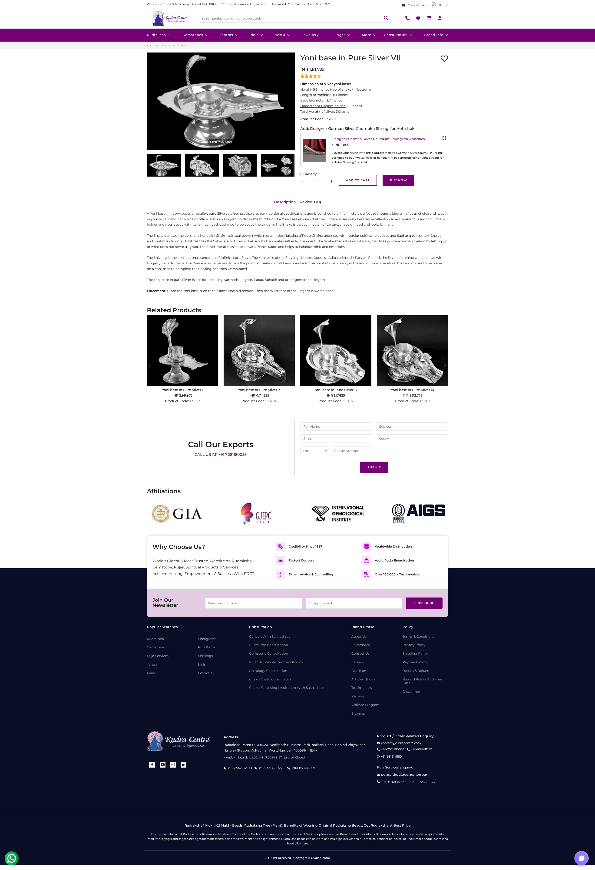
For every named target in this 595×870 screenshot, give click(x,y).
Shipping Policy (415, 654)
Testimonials (361, 688)
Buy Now (398, 180)
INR (442, 5)
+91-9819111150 (421, 749)
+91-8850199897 (303, 768)
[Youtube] (163, 765)
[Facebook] (152, 765)
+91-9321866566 (270, 768)
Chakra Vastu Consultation (270, 679)
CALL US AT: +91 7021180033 (221, 454)
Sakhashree (360, 645)
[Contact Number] (407, 18)
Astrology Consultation (268, 671)
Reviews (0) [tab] (310, 202)
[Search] (386, 18)
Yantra (152, 664)
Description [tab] (285, 202)
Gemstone (155, 647)
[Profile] (440, 18)
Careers (357, 662)
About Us (359, 637)
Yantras (226, 35)
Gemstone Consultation (268, 654)
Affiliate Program (365, 705)
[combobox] (315, 451)
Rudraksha (156, 35)
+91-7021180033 (392, 749)
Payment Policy (415, 662)
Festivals (205, 673)
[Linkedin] (183, 765)
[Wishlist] (418, 18)
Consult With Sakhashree (269, 637)
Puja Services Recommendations (276, 662)
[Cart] (429, 18)
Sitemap (358, 714)
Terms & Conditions (418, 637)
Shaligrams (207, 639)
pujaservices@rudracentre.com (404, 774)
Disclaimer (411, 692)
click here (301, 843)
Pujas (340, 35)
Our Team (359, 671)
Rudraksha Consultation (268, 645)
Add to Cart (358, 180)
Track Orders (416, 5)
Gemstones (192, 35)
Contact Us (360, 654)
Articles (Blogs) (364, 679)
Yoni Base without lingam (171, 45)
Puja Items (206, 647)
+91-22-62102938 (240, 768)
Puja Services (158, 656)
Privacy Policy (414, 645)
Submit (374, 467)
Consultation (396, 35)
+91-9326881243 (392, 782)
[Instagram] (173, 765)
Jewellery (310, 35)
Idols (254, 35)
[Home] (170, 18)
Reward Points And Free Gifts (422, 681)
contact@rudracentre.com (401, 743)
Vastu (280, 35)
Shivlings (205, 656)
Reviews (358, 696)
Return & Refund (416, 671)
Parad (151, 673)
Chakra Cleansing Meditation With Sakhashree (286, 688)
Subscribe (424, 603)
